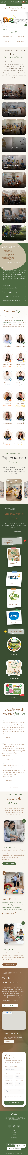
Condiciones (14, 1137)
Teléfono (18, 1073)
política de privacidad (18, 1096)
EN (13, 1)
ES (11, 1)
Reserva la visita (9, 913)
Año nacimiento (19, 1080)
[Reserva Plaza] (21, 2)
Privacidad (14, 1134)
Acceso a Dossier (9, 863)
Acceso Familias (15, 1148)
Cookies (14, 1135)
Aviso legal (14, 1132)
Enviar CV (9, 1041)
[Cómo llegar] (16, 2)
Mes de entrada (8, 1080)
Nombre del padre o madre (11, 1066)
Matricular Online (10, 964)
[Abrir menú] (26, 2)
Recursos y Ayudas (15, 1144)
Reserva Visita (11, 1005)
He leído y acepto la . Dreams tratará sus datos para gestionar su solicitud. (14, 1098)
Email (6, 1073)
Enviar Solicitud (14, 1102)
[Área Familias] (23, 2)
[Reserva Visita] (18, 2)
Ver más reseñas (14, 787)
